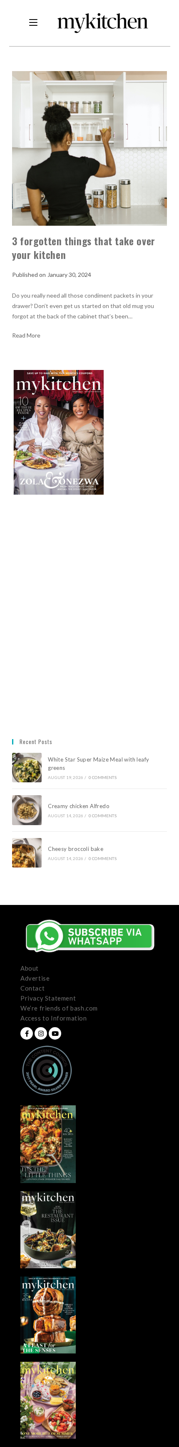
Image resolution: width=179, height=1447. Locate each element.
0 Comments (103, 777)
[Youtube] (55, 1033)
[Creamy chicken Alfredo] (27, 810)
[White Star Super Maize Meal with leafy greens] (27, 767)
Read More (26, 335)
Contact (32, 988)
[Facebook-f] (26, 1033)
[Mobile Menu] (33, 23)
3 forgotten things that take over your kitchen (83, 247)
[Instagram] (41, 1033)
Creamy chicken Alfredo (79, 806)
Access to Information (53, 1018)
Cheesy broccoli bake (77, 849)
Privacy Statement (48, 998)
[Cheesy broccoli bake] (27, 853)
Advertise (35, 978)
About (29, 968)
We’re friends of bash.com (59, 1008)
